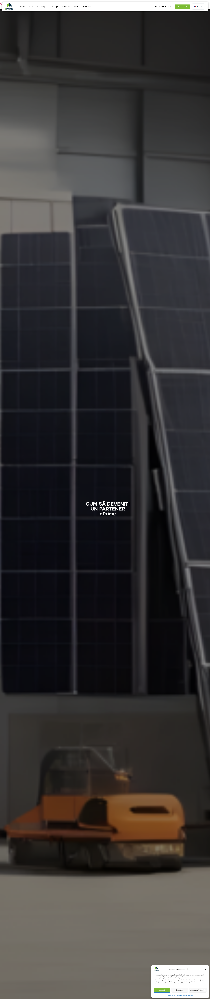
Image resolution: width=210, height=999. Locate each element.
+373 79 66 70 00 (163, 6)
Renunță (179, 990)
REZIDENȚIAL (42, 7)
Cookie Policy (170, 995)
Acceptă (161, 990)
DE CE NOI (87, 7)
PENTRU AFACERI (26, 7)
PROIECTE (66, 7)
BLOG (76, 7)
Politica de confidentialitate (184, 995)
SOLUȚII (55, 7)
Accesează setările (198, 990)
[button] (206, 969)
